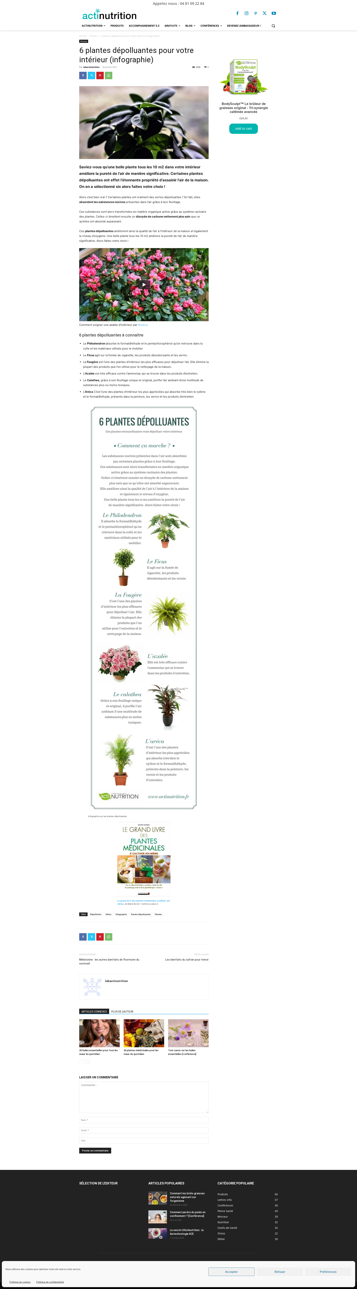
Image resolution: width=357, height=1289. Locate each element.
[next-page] (87, 1061)
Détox (108, 914)
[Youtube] (274, 14)
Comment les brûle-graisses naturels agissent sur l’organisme (187, 1197)
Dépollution (96, 914)
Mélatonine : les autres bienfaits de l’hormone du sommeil (109, 961)
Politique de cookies (19, 1282)
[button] (273, 25)
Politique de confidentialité (50, 1282)
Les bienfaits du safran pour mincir (187, 959)
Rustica (143, 325)
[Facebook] (238, 14)
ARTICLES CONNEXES (94, 1011)
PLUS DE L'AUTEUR (122, 1011)
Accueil (83, 35)
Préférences (328, 1272)
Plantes (94, 35)
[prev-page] (81, 1061)
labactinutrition (91, 67)
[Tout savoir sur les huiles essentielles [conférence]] (188, 1033)
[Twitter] (265, 14)
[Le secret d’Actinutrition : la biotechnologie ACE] (157, 1233)
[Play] (144, 284)
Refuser (280, 1272)
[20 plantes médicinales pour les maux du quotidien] (144, 1033)
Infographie (121, 914)
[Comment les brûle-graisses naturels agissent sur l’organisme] (157, 1198)
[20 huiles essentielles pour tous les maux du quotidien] (99, 1033)
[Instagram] (246, 14)
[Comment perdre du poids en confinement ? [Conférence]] (157, 1216)
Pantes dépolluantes (141, 914)
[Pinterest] (256, 14)
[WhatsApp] (108, 75)
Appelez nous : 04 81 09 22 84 (178, 3)
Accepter (231, 1272)
